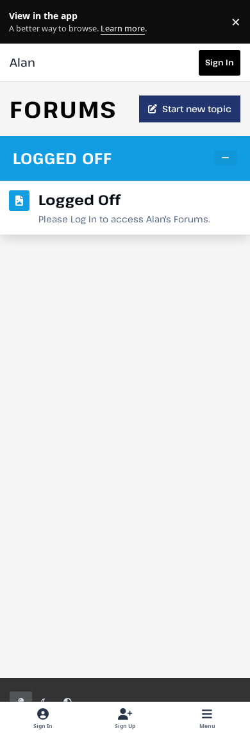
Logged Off (62, 158)
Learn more (24, 22)
